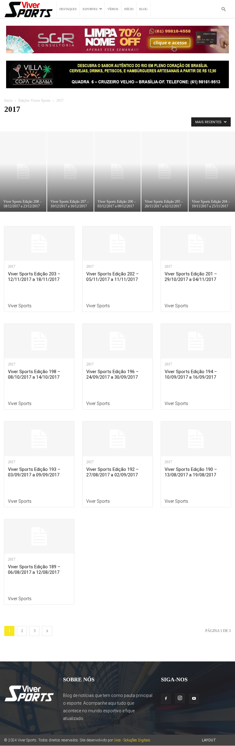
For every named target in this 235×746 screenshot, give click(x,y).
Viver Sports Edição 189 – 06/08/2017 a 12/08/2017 (34, 569)
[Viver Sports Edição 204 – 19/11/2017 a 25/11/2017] (211, 171)
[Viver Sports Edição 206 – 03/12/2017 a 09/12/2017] (117, 171)
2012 (24, 121)
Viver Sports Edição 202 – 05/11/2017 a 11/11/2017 (112, 276)
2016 (79, 121)
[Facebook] (166, 699)
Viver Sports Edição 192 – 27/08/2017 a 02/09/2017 (112, 472)
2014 (51, 121)
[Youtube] (194, 699)
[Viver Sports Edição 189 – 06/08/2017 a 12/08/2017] (39, 536)
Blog (143, 9)
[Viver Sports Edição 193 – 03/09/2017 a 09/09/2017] (39, 439)
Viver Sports (20, 305)
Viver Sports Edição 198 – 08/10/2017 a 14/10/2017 (34, 374)
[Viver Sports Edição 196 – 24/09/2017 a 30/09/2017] (117, 341)
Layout (209, 740)
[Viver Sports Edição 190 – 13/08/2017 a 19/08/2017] (196, 439)
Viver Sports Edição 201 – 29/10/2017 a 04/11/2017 (191, 276)
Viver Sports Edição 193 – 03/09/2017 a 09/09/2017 (34, 472)
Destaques (68, 9)
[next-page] (47, 631)
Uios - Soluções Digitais (132, 740)
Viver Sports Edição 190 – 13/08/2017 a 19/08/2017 (191, 472)
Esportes (90, 9)
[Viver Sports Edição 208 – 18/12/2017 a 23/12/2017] (23, 171)
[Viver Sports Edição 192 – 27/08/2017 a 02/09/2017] (117, 439)
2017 (93, 121)
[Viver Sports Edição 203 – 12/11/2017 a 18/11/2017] (39, 243)
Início (128, 9)
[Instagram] (180, 698)
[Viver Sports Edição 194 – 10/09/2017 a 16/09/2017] (196, 341)
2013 (38, 121)
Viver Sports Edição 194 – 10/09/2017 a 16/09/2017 (191, 374)
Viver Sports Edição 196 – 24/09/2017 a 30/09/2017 (112, 374)
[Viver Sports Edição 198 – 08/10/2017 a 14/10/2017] (39, 341)
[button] (223, 9)
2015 (65, 121)
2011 (10, 121)
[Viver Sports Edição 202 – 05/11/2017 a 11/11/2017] (117, 243)
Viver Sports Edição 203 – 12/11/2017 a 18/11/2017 (34, 276)
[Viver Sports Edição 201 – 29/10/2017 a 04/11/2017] (196, 243)
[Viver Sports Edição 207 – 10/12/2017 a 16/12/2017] (70, 171)
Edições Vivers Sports (34, 100)
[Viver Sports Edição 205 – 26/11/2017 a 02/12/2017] (164, 171)
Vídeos (112, 9)
